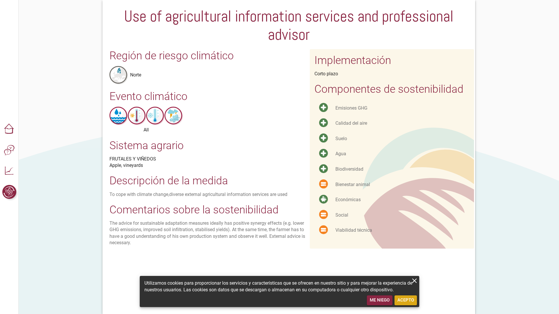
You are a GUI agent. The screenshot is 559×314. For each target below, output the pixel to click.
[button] (9, 129)
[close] (414, 281)
